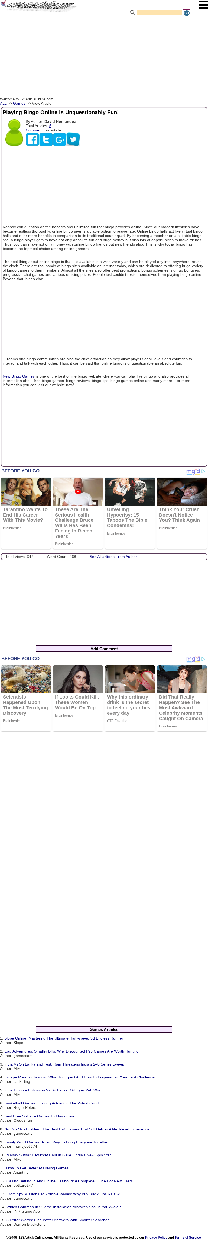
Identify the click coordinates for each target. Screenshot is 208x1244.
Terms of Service (188, 1237)
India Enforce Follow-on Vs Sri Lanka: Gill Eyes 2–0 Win (52, 1090)
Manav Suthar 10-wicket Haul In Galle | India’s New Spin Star (58, 1155)
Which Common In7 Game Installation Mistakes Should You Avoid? (63, 1207)
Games (19, 103)
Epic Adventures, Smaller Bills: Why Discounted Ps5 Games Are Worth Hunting (71, 1051)
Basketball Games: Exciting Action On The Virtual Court (51, 1103)
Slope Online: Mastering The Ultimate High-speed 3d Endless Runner (63, 1038)
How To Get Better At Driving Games (37, 1168)
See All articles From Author (113, 556)
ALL (3, 103)
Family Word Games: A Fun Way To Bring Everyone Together (56, 1142)
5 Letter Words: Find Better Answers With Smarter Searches (57, 1220)
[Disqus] (104, 806)
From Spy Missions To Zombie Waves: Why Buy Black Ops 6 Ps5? (63, 1194)
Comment (34, 130)
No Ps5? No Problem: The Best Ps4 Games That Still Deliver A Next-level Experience (77, 1129)
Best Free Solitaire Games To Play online (39, 1116)
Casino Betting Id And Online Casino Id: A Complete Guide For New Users (69, 1181)
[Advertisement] (104, 57)
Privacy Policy (156, 1237)
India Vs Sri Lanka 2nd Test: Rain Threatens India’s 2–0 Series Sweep (64, 1064)
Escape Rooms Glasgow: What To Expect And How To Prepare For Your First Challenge (79, 1077)
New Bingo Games (19, 376)
